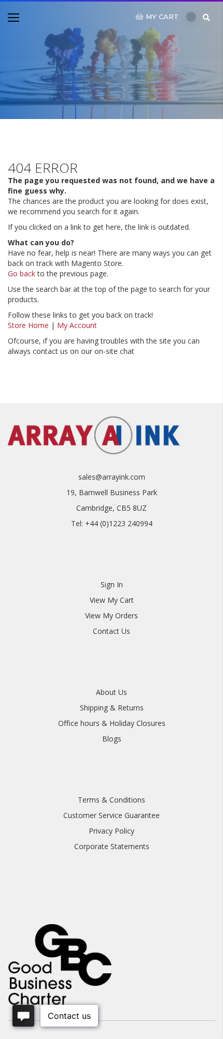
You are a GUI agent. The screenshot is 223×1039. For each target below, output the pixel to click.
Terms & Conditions (111, 800)
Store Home (28, 325)
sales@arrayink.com (111, 477)
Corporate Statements (111, 846)
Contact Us (111, 631)
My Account (77, 325)
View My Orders (111, 615)
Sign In (112, 584)
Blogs (111, 739)
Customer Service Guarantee (111, 815)
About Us (111, 692)
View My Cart (112, 600)
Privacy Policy (111, 831)
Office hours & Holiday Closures (111, 723)
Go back (21, 273)
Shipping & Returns (112, 708)
